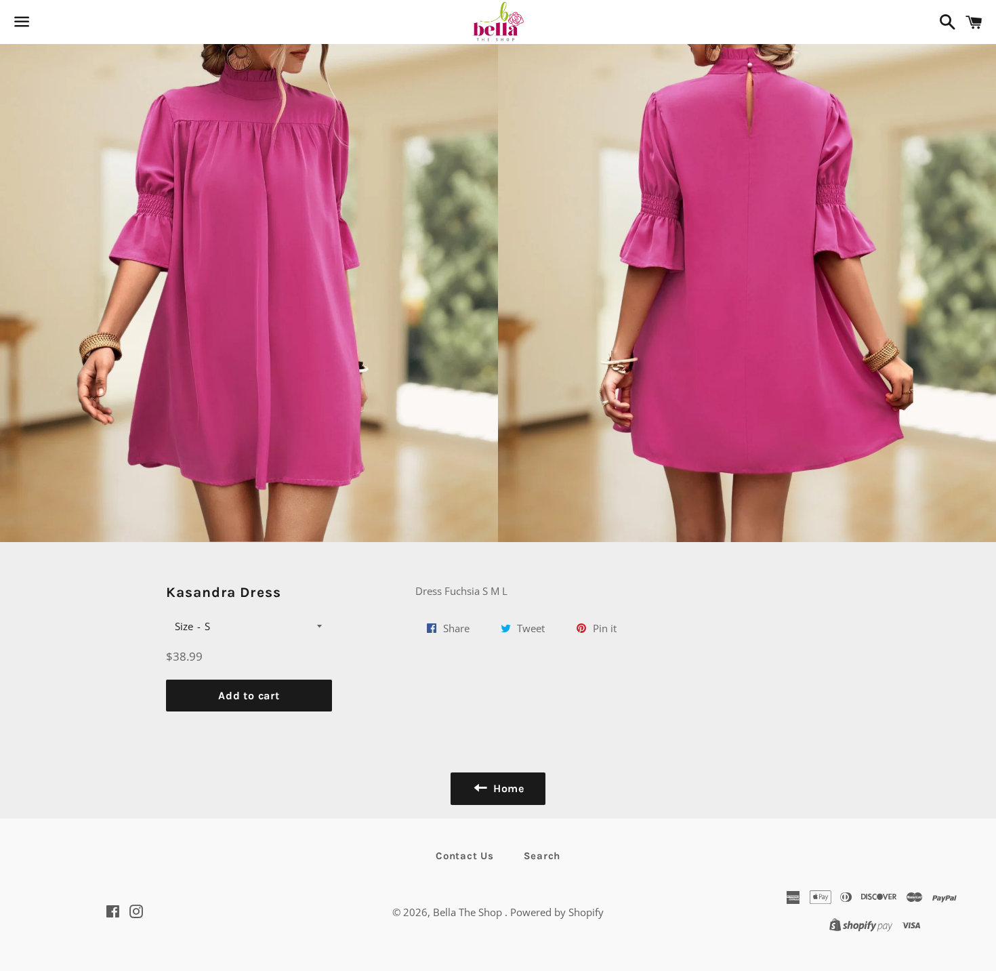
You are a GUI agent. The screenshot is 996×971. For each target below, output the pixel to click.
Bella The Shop (469, 912)
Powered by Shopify (557, 912)
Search (542, 856)
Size (184, 626)
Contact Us (465, 856)
